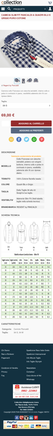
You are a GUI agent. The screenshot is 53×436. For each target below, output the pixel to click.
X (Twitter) (26, 140)
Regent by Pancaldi (11, 85)
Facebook (19, 139)
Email (11, 139)
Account (50, 9)
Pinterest (42, 139)
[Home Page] (11, 4)
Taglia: (4, 101)
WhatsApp (34, 139)
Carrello (50, 3)
